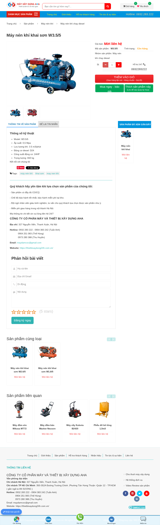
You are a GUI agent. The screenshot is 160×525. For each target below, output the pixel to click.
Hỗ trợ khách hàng (85, 14)
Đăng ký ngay (22, 320)
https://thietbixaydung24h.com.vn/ (36, 248)
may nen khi (53, 173)
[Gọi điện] (80, 518)
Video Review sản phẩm (138, 485)
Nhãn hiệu (96, 455)
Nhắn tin (143, 523)
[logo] (23, 3)
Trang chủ (52, 14)
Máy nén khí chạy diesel (72, 23)
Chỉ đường (17, 523)
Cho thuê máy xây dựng (138, 474)
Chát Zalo (48, 523)
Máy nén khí (47, 23)
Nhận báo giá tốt (12, 512)
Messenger (111, 523)
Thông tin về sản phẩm (22, 124)
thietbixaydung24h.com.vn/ (35, 506)
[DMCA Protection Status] (136, 507)
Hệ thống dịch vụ (134, 480)
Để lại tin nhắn (49, 124)
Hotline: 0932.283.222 (139, 14)
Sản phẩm (29, 23)
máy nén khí (26, 173)
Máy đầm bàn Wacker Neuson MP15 (47, 428)
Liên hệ (129, 455)
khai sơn (39, 173)
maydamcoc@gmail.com (29, 242)
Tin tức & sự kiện (107, 14)
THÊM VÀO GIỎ (124, 78)
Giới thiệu (66, 14)
